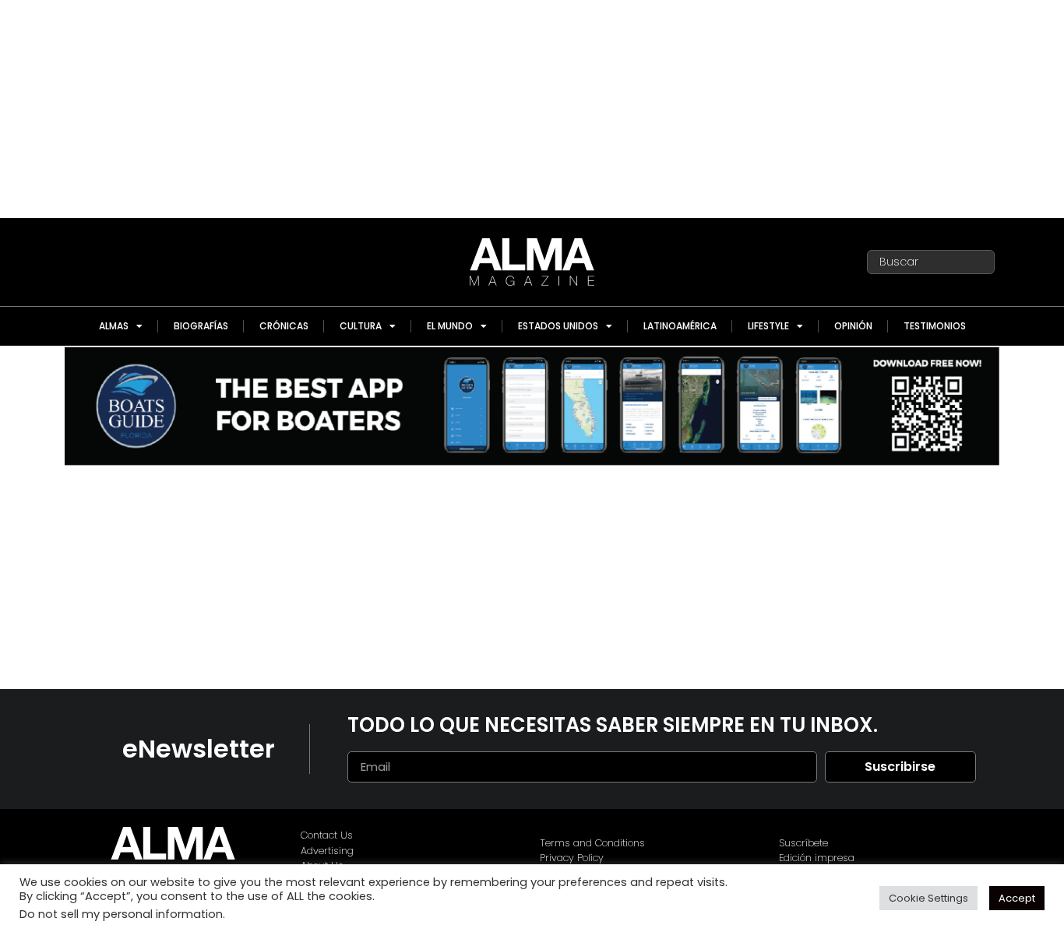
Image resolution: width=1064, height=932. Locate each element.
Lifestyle (768, 325)
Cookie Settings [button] (928, 898)
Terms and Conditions (592, 842)
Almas (114, 325)
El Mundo (450, 325)
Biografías (201, 325)
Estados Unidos (558, 325)
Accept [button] (1017, 898)
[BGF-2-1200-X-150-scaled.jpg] (532, 461)
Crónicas (283, 325)
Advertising (327, 850)
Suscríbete (803, 842)
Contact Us (327, 835)
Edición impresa (816, 857)
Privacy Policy (572, 857)
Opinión (853, 325)
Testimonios (935, 325)
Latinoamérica (680, 325)
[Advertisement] (532, 109)
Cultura (361, 325)
